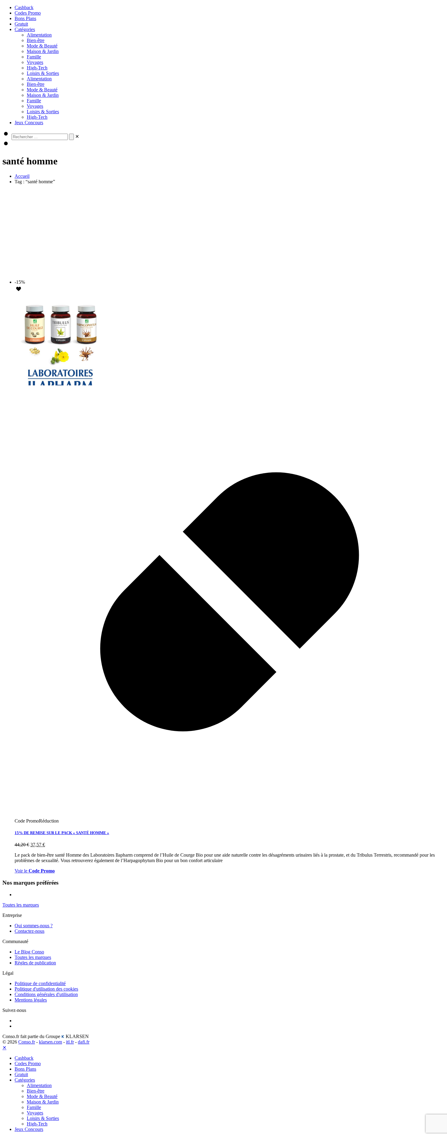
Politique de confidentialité (40, 983)
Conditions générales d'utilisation (46, 994)
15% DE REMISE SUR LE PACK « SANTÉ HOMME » (62, 832)
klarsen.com (50, 1041)
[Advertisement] (223, 232)
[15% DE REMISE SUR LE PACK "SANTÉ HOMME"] (60, 383)
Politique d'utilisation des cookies (46, 988)
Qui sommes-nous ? (34, 925)
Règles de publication (35, 962)
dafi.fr (83, 1041)
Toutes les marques (33, 957)
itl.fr (70, 1041)
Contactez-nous (29, 931)
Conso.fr (26, 1041)
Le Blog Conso (29, 951)
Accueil (22, 176)
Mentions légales (31, 999)
